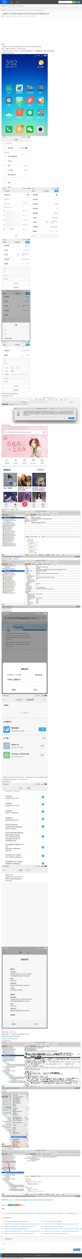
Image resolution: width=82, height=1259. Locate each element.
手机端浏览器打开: (7, 611)
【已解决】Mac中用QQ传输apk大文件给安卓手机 (56, 1233)
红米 (17, 1205)
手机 (14, 1205)
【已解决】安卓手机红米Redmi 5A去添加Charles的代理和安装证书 (25, 13)
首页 (11, 2)
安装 (12, 10)
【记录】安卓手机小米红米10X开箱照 (53, 1226)
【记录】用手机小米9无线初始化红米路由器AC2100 (17, 1221)
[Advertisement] (27, 30)
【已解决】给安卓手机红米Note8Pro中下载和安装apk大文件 (19, 1233)
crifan (9, 16)
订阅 (78, 2)
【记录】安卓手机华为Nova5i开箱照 (53, 1221)
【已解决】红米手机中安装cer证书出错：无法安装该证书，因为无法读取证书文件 (56, 1213)
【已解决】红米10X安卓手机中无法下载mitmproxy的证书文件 (19, 1226)
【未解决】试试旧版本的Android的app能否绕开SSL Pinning (20, 1213)
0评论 (34, 16)
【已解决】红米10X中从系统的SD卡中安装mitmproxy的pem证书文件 (61, 1224)
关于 (17, 2)
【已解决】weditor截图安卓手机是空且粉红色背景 (16, 1229)
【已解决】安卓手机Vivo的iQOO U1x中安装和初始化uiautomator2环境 (61, 1231)
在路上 (4, 2)
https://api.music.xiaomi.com (10, 1038)
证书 (20, 1205)
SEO (44, 1255)
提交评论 (77, 1250)
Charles (10, 1205)
